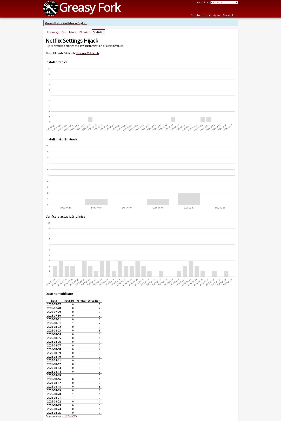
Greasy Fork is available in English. (66, 23)
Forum (207, 15)
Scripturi (196, 15)
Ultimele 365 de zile (87, 53)
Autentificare (203, 2)
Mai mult (228, 15)
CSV (74, 416)
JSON (68, 416)
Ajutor (217, 15)
